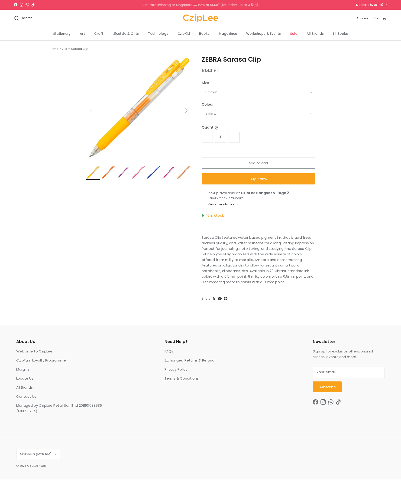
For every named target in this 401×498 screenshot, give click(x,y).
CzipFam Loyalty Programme (41, 360)
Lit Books (340, 33)
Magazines (228, 33)
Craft (98, 33)
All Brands (315, 33)
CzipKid (184, 33)
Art (82, 33)
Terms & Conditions (182, 378)
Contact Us (26, 396)
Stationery (62, 33)
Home (54, 49)
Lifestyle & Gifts (126, 33)
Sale (293, 33)
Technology (158, 33)
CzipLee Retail (36, 466)
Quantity (210, 127)
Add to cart (258, 163)
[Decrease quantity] (207, 137)
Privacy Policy (176, 369)
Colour (208, 104)
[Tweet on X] (214, 298)
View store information (223, 204)
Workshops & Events (263, 33)
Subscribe (327, 386)
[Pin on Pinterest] (225, 298)
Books (204, 33)
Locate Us (24, 378)
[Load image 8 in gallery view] (138, 108)
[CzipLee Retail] (200, 18)
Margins (22, 369)
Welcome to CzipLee (34, 351)
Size (205, 82)
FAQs (169, 351)
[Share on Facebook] (220, 298)
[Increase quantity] (234, 137)
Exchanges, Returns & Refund (189, 360)
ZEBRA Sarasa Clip (75, 49)
